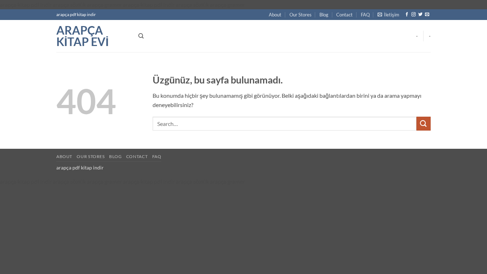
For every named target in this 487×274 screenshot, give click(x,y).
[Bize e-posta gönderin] (427, 14)
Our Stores (300, 14)
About (275, 14)
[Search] (141, 36)
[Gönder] (423, 124)
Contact (344, 14)
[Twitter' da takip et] (420, 14)
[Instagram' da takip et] (413, 14)
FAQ (365, 14)
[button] (388, 14)
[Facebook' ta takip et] (407, 14)
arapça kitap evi (82, 36)
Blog (323, 14)
